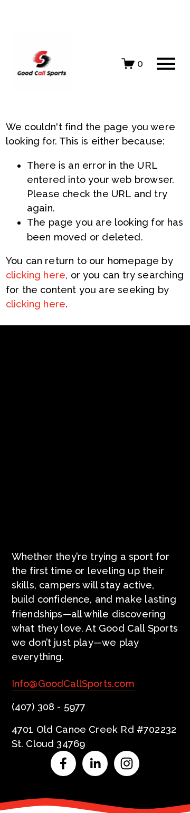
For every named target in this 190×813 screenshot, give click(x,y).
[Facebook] (63, 763)
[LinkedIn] (95, 763)
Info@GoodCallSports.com (73, 683)
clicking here (35, 274)
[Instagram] (126, 763)
